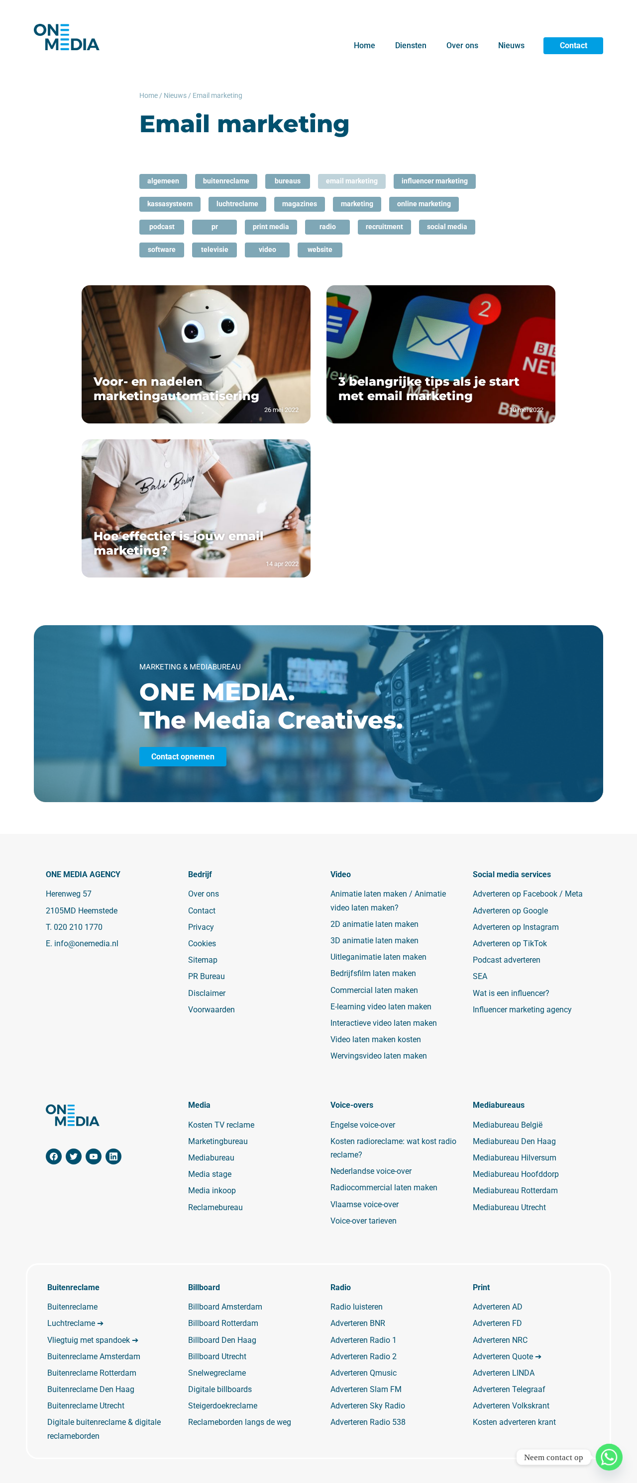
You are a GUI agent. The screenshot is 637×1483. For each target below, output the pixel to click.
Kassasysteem (170, 204)
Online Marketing (424, 204)
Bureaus (288, 181)
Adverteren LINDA (503, 1373)
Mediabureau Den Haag (514, 1141)
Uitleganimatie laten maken (378, 957)
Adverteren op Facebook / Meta (528, 894)
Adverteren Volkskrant (511, 1405)
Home (364, 45)
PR (215, 227)
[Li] (113, 1156)
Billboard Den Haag (222, 1340)
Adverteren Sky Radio (367, 1405)
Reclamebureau (215, 1207)
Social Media (447, 227)
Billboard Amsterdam (225, 1307)
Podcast (162, 227)
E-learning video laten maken (380, 1006)
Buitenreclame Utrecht (85, 1405)
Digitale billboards (220, 1389)
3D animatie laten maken (374, 940)
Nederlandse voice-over (371, 1171)
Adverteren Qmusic (363, 1373)
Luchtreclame (237, 204)
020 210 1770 (78, 927)
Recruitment (384, 227)
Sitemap (202, 960)
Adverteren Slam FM (366, 1389)
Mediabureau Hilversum (514, 1157)
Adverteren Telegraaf (509, 1389)
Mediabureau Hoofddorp (516, 1174)
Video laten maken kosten (375, 1039)
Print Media (271, 227)
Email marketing (352, 181)
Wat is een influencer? (511, 993)
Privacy (201, 927)
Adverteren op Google (510, 910)
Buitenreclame (226, 181)
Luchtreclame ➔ (75, 1323)
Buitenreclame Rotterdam (91, 1373)
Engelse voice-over (362, 1125)
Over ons (462, 45)
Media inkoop (212, 1190)
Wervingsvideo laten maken (378, 1056)
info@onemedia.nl (86, 943)
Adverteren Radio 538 (368, 1422)
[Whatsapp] (609, 1457)
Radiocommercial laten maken (383, 1187)
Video (267, 249)
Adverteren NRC (500, 1340)
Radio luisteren (356, 1307)
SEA (480, 976)
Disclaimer (206, 993)
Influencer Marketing (435, 181)
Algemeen (163, 181)
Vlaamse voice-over (364, 1204)
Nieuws (511, 45)
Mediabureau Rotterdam (515, 1190)
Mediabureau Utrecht (509, 1207)
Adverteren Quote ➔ (507, 1356)
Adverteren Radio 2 (363, 1356)
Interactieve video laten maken (383, 1023)
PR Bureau (206, 976)
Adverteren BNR (357, 1323)
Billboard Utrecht (217, 1356)
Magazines (299, 204)
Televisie (214, 249)
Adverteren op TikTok (510, 943)
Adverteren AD (498, 1307)
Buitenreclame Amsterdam (93, 1356)
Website (320, 249)
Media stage (209, 1174)
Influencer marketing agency (522, 1009)
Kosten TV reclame (221, 1125)
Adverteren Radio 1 (363, 1340)
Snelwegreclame (217, 1373)
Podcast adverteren (506, 960)
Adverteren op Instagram (516, 927)
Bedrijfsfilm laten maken (373, 973)
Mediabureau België (507, 1125)
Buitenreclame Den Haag (90, 1389)
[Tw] (74, 1156)
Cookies (202, 943)
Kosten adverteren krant (514, 1422)
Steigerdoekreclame (222, 1405)
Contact (573, 45)
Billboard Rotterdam (223, 1323)
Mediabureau (211, 1157)
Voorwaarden (211, 1009)
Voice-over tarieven (363, 1221)
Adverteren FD (497, 1323)
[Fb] (54, 1156)
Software (162, 249)
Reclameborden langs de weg (239, 1422)
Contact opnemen (182, 756)
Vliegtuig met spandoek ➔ (92, 1340)
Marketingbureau (218, 1141)
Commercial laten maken (374, 990)
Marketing (357, 204)
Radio (327, 227)
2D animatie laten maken (374, 924)
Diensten (410, 45)
